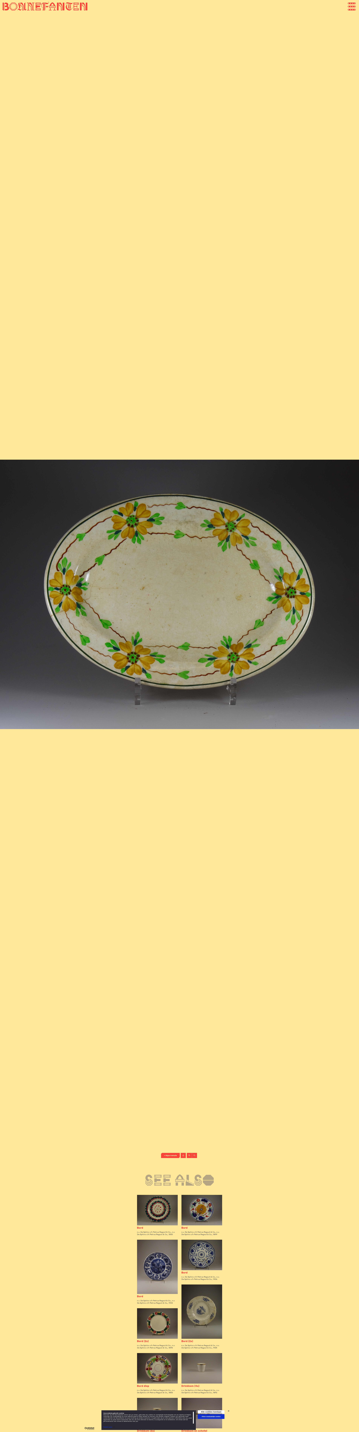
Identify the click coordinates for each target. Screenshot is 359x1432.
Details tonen (107, 1427)
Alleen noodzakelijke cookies (211, 1416)
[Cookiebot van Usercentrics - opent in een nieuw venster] (89, 1428)
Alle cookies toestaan (211, 1412)
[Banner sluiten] (228, 1411)
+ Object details (170, 1155)
